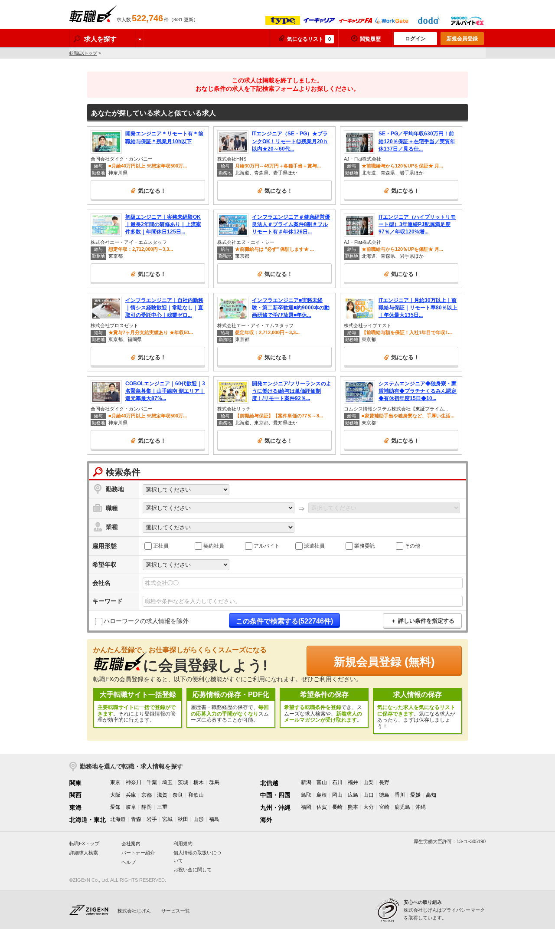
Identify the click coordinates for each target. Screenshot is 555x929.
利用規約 (183, 843)
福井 (353, 782)
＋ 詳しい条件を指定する (422, 620)
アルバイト (267, 545)
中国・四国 (275, 794)
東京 (115, 782)
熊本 (353, 807)
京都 (146, 795)
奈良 (178, 795)
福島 (214, 819)
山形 (198, 819)
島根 (322, 795)
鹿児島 (402, 807)
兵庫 (131, 795)
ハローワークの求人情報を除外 (146, 620)
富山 (322, 782)
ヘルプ (128, 862)
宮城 (167, 819)
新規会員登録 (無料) (384, 661)
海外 (266, 819)
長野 (384, 782)
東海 (75, 807)
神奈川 (133, 782)
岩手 (152, 819)
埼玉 (167, 782)
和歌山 (196, 795)
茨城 (183, 782)
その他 (412, 545)
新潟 (306, 782)
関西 (75, 794)
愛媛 (415, 795)
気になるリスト (309, 39)
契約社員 (213, 545)
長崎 (337, 807)
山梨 (368, 782)
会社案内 (130, 843)
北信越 (269, 782)
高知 (431, 795)
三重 (162, 807)
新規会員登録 (462, 39)
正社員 (161, 545)
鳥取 (306, 795)
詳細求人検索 (83, 852)
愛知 (115, 807)
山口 (368, 795)
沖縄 (420, 807)
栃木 (198, 782)
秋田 (183, 819)
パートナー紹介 (138, 852)
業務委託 (364, 545)
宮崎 (384, 807)
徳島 (384, 795)
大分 (368, 807)
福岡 (306, 807)
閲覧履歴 (370, 39)
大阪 (115, 795)
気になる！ (152, 190)
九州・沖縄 (275, 807)
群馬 (214, 782)
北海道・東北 (87, 819)
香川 (400, 795)
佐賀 (322, 807)
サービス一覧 (175, 910)
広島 (353, 795)
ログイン (415, 39)
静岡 (146, 807)
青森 (136, 819)
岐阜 (131, 807)
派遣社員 (314, 545)
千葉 (152, 782)
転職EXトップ (83, 53)
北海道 (118, 819)
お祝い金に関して (192, 869)
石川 (337, 782)
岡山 (337, 795)
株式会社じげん (134, 910)
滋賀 (162, 795)
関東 (75, 782)
